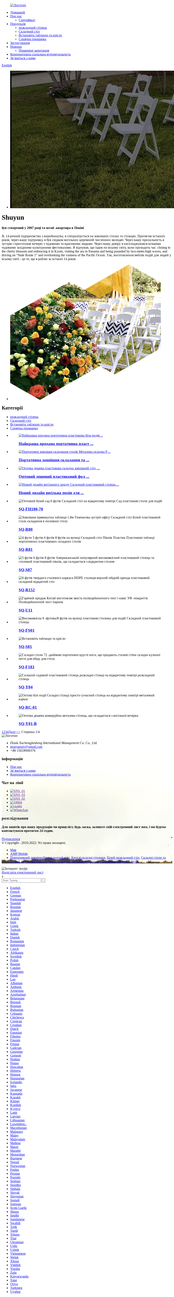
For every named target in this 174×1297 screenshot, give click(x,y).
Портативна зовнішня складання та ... (54, 460)
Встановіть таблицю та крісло (40, 35)
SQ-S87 (25, 570)
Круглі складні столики (88, 857)
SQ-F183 (26, 667)
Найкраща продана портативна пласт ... (56, 443)
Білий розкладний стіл (123, 857)
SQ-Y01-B (28, 723)
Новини (16, 46)
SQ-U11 (25, 610)
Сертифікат (27, 20)
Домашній (17, 12)
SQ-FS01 (27, 630)
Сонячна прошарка (32, 39)
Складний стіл (29, 31)
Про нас (16, 16)
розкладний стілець (33, 27)
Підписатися (11, 839)
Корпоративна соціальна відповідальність (40, 54)
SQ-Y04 (26, 687)
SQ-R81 (26, 549)
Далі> (12, 732)
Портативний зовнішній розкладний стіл (40, 857)
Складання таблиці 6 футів (119, 861)
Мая (13, 850)
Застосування (20, 43)
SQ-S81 (25, 646)
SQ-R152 (27, 590)
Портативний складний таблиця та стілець (67, 861)
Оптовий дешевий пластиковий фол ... (54, 476)
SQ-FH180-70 (31, 509)
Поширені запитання (34, 50)
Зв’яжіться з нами (23, 58)
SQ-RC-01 (28, 707)
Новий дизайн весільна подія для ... (51, 493)
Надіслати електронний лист (23, 872)
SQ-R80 (26, 529)
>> (19, 732)
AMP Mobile (19, 854)
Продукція (17, 24)
